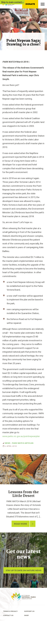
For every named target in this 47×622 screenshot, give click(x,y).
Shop (26, 615)
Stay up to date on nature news (23, 570)
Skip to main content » (12, 2)
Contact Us (8, 615)
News (7, 443)
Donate (30, 4)
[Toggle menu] (43, 5)
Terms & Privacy (10, 611)
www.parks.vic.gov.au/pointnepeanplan (21, 436)
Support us (29, 611)
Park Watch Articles (23, 443)
